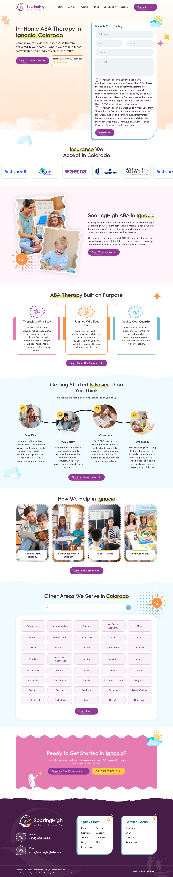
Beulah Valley (139, 690)
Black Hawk (60, 700)
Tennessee (132, 842)
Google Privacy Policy (54, 873)
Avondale (33, 680)
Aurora (113, 670)
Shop (98, 842)
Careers (124, 6)
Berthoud (86, 690)
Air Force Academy (113, 626)
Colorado (131, 828)
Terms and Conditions (122, 125)
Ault (86, 670)
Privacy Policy (103, 125)
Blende (113, 700)
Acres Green (33, 626)
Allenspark (86, 637)
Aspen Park (33, 670)
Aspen (139, 659)
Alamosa (33, 637)
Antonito (86, 647)
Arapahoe (139, 647)
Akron (140, 626)
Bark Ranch (60, 680)
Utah (128, 832)
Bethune (113, 690)
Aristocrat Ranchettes (60, 659)
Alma (113, 637)
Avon (140, 670)
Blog (96, 6)
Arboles (33, 659)
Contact (100, 832)
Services (72, 6)
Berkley (60, 690)
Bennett (33, 690)
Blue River (139, 700)
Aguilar (86, 626)
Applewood (113, 647)
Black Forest (33, 700)
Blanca (86, 700)
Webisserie (152, 871)
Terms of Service (72, 873)
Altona (33, 647)
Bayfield (139, 680)
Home (60, 6)
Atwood (59, 670)
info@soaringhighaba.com (45, 852)
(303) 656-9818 (39, 838)
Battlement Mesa (113, 680)
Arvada (113, 659)
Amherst (60, 647)
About (84, 6)
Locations (109, 6)
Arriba (86, 659)
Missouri (130, 837)
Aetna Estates (60, 626)
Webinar (100, 837)
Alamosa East (59, 637)
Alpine (139, 637)
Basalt (86, 680)
